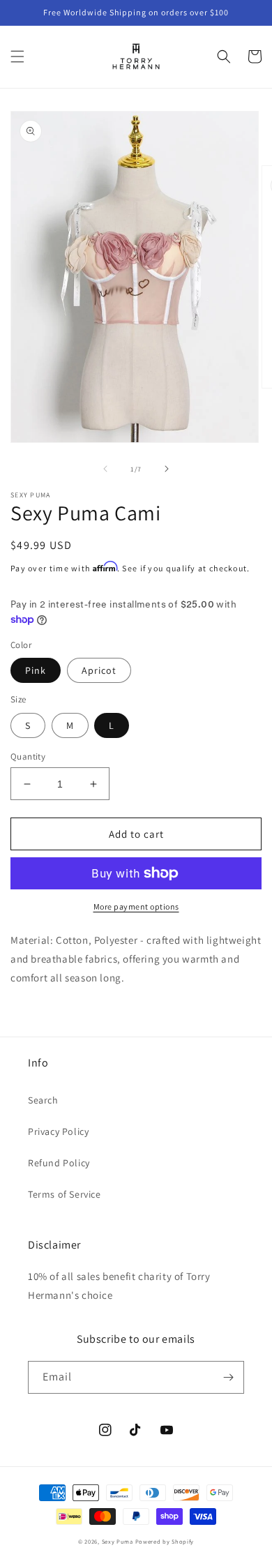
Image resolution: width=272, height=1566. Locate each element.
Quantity (27, 756)
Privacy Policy (58, 1131)
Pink (35, 670)
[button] (17, 56)
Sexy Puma (118, 1541)
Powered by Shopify (165, 1541)
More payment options (136, 906)
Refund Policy (59, 1163)
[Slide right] (166, 468)
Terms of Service (64, 1194)
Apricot (99, 670)
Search (43, 1100)
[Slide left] (105, 468)
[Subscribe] (228, 1377)
